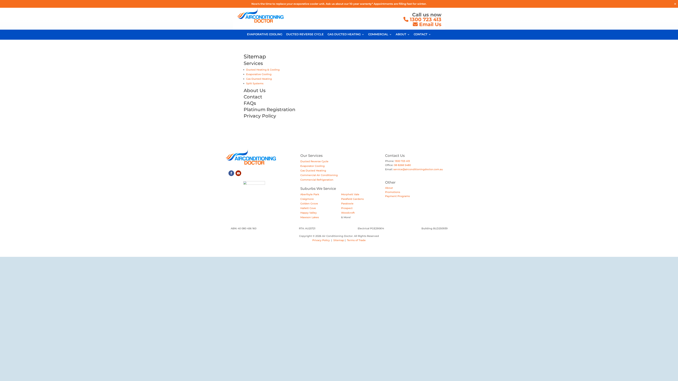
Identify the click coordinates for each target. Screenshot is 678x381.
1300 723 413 (424, 19)
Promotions (392, 192)
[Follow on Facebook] (231, 173)
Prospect (347, 208)
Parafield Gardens (352, 199)
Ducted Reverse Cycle (314, 161)
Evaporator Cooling (312, 166)
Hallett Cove (308, 208)
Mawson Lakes (309, 217)
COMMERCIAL (378, 34)
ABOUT (401, 34)
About (389, 187)
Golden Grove (309, 203)
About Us (255, 90)
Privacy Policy (321, 240)
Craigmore (307, 199)
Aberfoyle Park (309, 194)
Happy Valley (308, 212)
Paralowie (347, 203)
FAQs (250, 103)
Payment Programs (397, 196)
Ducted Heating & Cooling (263, 69)
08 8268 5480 (402, 165)
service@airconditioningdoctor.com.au (418, 169)
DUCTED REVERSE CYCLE (305, 34)
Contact (253, 97)
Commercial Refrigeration (316, 179)
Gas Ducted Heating (259, 78)
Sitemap (338, 240)
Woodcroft (348, 212)
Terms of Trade (356, 240)
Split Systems (254, 83)
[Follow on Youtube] (238, 173)
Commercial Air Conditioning (319, 175)
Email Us (430, 24)
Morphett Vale (350, 194)
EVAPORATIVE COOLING (264, 34)
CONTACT (420, 34)
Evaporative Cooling (259, 74)
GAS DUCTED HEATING (344, 34)
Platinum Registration (269, 109)
